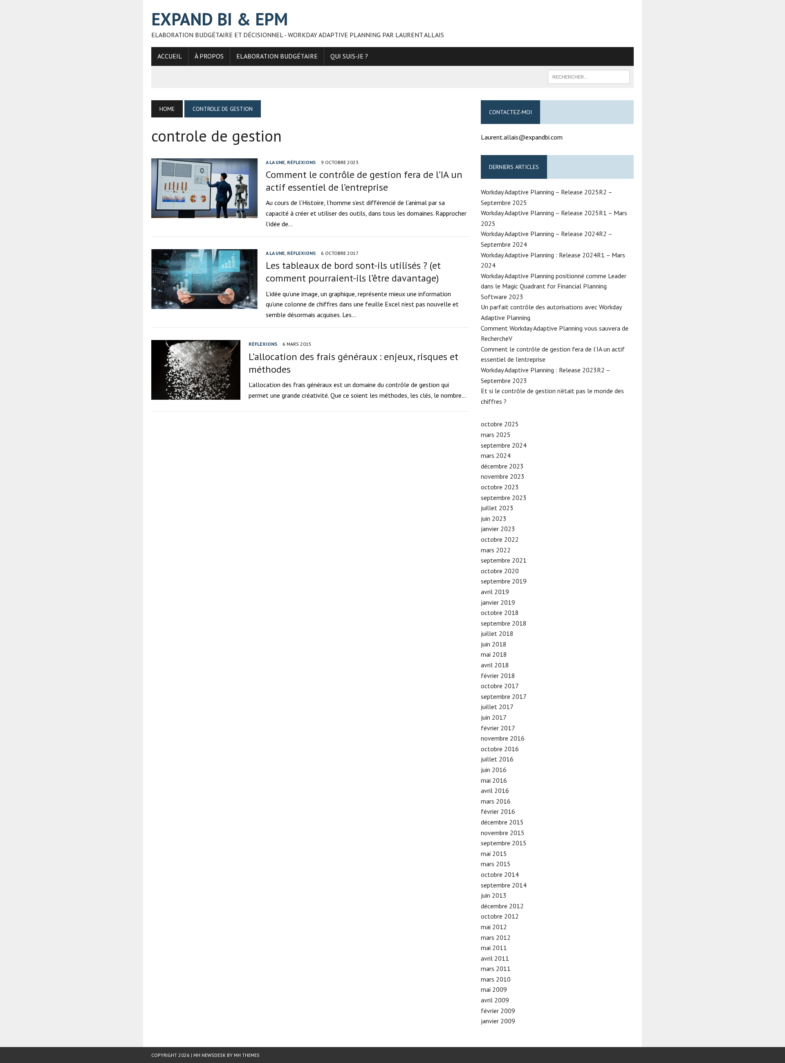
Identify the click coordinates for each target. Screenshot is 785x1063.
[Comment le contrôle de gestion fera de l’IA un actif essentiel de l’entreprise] (204, 212)
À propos (209, 56)
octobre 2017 (500, 686)
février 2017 (498, 728)
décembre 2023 (502, 466)
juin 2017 (494, 717)
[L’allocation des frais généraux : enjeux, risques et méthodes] (195, 394)
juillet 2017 (497, 707)
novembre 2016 (503, 738)
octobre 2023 (500, 487)
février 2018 (498, 675)
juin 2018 (494, 644)
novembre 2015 (503, 833)
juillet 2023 (497, 508)
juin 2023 (494, 518)
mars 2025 (496, 434)
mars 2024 (496, 455)
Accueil (169, 56)
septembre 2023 (504, 497)
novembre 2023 (503, 476)
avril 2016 (495, 790)
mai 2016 (494, 780)
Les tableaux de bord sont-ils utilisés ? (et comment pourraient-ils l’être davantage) (353, 271)
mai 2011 (494, 948)
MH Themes (247, 1055)
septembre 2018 (504, 623)
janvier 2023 (498, 529)
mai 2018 (494, 654)
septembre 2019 (504, 581)
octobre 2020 (500, 571)
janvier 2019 (498, 602)
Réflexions (301, 162)
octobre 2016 (500, 749)
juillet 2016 (497, 759)
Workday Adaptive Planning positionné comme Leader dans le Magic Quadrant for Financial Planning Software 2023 (553, 286)
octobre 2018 (500, 612)
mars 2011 (496, 968)
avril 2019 (495, 592)
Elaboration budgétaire (277, 56)
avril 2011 (495, 958)
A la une (275, 162)
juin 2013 (494, 895)
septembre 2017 (504, 696)
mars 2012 (496, 937)
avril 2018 (495, 665)
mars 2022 (496, 550)
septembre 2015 (504, 843)
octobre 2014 (500, 874)
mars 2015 (496, 864)
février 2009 (498, 1011)
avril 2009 (495, 1000)
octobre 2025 (500, 424)
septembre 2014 (504, 885)
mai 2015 (494, 853)
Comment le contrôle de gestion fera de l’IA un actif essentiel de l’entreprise (364, 181)
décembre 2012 (502, 906)
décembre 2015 (502, 822)
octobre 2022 (500, 539)
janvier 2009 (498, 1021)
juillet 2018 (497, 633)
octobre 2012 (500, 916)
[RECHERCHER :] (589, 76)
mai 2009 (494, 989)
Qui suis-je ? (349, 56)
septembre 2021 (504, 560)
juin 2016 (494, 770)
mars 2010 (496, 979)
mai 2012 (494, 927)
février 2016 (498, 811)
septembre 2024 (504, 445)
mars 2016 (496, 801)
